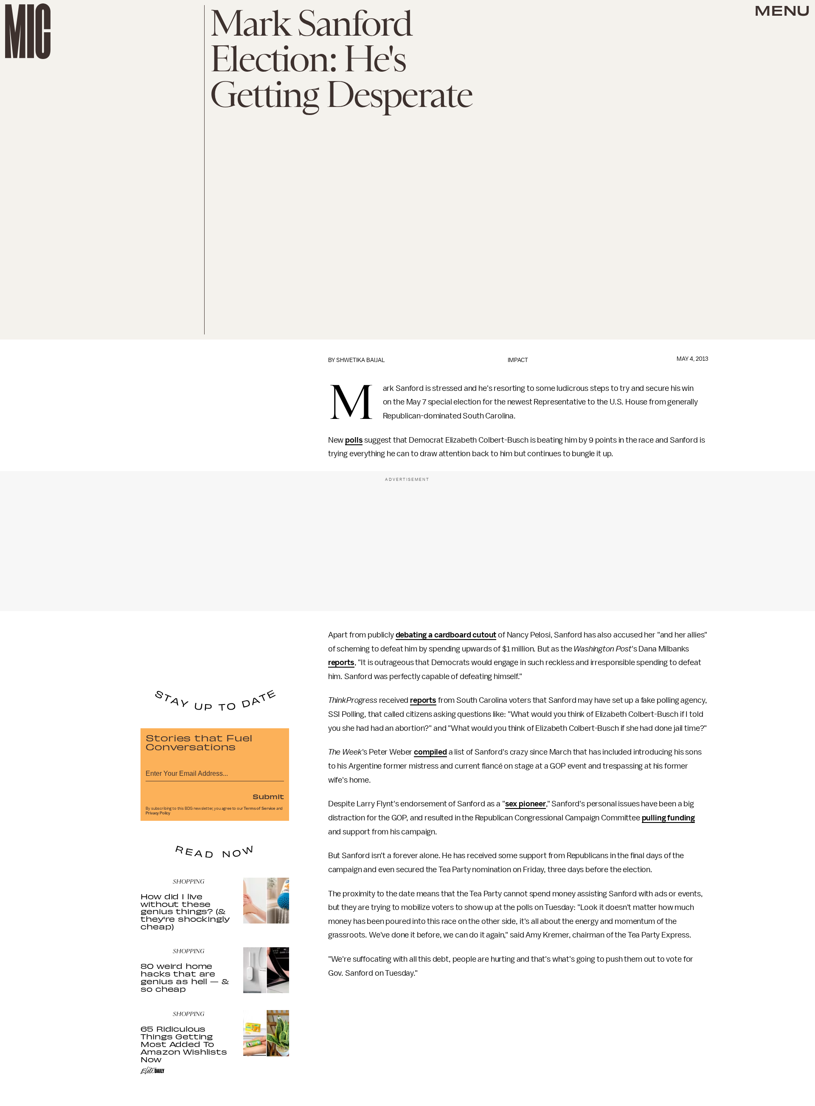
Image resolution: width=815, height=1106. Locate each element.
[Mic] (28, 31)
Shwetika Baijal (360, 360)
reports (341, 662)
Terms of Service (259, 808)
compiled (430, 752)
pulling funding (668, 818)
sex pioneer (525, 804)
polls (354, 440)
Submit (268, 796)
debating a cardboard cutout (446, 635)
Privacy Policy (158, 813)
